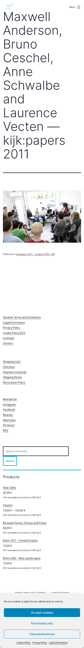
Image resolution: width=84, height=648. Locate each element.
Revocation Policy (14, 382)
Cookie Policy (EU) (14, 333)
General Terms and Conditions (22, 317)
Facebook (9, 409)
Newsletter (10, 399)
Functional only (42, 623)
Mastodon (9, 420)
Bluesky (8, 414)
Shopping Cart (12, 361)
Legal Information (58, 642)
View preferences (42, 634)
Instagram (9, 404)
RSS (5, 430)
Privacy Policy (39, 642)
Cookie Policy (23, 642)
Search (9, 460)
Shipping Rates (12, 377)
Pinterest (9, 425)
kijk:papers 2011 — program (30, 254)
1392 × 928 (49, 254)
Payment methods (15, 372)
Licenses (8, 338)
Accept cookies (42, 612)
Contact (8, 343)
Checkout (9, 366)
